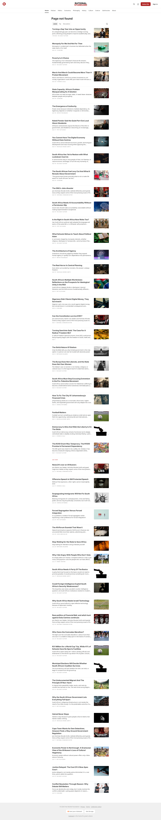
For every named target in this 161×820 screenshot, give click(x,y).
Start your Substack (75, 811)
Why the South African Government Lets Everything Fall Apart (69, 698)
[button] (47, 10)
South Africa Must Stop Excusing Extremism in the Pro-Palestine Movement (71, 380)
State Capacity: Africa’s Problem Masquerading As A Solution (66, 90)
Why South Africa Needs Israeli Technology (70, 601)
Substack (71, 816)
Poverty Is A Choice (60, 58)
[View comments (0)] (66, 38)
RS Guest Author (63, 35)
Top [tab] (60, 24)
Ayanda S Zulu (61, 81)
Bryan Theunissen (62, 113)
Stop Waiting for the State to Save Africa (69, 542)
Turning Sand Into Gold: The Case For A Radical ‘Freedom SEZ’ (69, 331)
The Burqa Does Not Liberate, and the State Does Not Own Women (70, 363)
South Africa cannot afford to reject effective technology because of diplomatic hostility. (70, 604)
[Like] (53, 38)
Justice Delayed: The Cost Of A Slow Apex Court (70, 768)
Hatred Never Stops (60, 714)
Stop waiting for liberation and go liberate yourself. (68, 544)
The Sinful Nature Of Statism (64, 347)
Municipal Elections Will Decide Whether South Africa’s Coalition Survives (69, 664)
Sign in (155, 4)
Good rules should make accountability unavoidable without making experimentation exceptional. (71, 209)
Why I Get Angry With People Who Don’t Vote (71, 555)
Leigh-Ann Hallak (62, 534)
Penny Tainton (61, 561)
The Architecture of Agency (64, 251)
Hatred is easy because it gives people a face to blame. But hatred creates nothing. (71, 717)
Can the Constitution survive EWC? (67, 316)
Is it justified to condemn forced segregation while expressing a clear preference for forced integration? (69, 516)
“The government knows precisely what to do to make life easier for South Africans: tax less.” (70, 177)
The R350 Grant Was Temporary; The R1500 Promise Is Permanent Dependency (71, 445)
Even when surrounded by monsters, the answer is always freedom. (70, 269)
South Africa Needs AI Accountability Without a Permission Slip (71, 204)
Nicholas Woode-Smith (64, 146)
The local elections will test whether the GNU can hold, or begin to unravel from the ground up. (70, 669)
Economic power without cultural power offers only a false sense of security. (71, 756)
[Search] (134, 4)
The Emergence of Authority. (64, 106)
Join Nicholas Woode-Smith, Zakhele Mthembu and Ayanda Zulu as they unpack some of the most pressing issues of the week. (71, 192)
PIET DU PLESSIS (61, 129)
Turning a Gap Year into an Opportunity (69, 29)
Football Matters (59, 412)
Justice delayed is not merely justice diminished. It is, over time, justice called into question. (70, 773)
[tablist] (61, 24)
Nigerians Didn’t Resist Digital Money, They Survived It (70, 300)
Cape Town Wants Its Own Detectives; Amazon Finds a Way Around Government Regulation (70, 730)
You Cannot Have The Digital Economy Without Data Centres (68, 139)
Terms (88, 807)
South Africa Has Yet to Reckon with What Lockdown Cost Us (70, 155)
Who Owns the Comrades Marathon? (68, 632)
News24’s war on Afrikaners (64, 465)
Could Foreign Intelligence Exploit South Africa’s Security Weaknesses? (69, 585)
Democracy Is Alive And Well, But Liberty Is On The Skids (72, 428)
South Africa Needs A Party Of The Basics (70, 569)
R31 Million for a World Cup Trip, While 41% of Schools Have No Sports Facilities (71, 647)
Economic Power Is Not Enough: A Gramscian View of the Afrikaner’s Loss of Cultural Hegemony (71, 750)
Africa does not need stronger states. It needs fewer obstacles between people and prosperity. (72, 95)
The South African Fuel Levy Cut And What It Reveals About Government (71, 172)
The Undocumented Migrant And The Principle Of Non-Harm (68, 681)
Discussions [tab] (66, 24)
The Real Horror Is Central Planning (67, 265)
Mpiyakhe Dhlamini (62, 354)
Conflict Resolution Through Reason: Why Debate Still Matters (70, 785)
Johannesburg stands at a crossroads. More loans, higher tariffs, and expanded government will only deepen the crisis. (71, 401)
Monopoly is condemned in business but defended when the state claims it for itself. (71, 47)
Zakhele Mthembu (62, 404)
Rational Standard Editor (64, 195)
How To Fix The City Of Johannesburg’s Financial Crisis (69, 397)
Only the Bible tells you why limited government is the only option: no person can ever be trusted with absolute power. (71, 351)
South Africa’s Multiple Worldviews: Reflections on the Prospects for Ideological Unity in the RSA (71, 282)
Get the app (89, 811)
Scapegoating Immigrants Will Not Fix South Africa (71, 495)
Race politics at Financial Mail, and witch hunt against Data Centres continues (71, 616)
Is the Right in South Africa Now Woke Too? (70, 220)
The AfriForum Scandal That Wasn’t (67, 527)
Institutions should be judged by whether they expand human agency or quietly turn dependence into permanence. (71, 254)
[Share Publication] (138, 4)
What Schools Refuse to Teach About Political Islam (71, 235)
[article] (80, 33)
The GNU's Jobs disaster (62, 188)
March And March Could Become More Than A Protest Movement (72, 73)
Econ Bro (60, 50)
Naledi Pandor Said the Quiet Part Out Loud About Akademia (70, 122)
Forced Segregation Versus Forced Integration (67, 512)
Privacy (83, 807)
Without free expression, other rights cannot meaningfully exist (70, 483)
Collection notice (96, 807)
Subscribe (145, 4)
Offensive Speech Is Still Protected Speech (70, 479)
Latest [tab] (55, 24)
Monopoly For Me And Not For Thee (67, 44)
